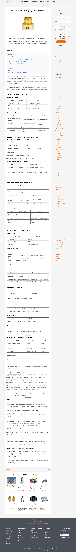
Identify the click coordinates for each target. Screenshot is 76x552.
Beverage (60, 204)
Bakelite (58, 155)
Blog (7, 541)
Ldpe (58, 159)
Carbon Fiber (59, 157)
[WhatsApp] (68, 537)
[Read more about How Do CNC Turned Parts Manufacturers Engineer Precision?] (44, 498)
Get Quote (8, 543)
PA (57, 161)
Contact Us (36, 521)
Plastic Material (59, 149)
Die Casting (58, 110)
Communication (60, 199)
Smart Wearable (60, 235)
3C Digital (59, 197)
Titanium (58, 139)
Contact (53, 1)
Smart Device (60, 222)
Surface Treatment (58, 72)
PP (57, 177)
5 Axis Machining (59, 99)
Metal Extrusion (59, 116)
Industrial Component (61, 203)
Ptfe (57, 181)
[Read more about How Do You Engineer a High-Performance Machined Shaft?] (33, 480)
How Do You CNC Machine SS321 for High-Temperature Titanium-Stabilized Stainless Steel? (22, 506)
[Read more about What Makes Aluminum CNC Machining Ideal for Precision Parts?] (22, 480)
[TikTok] (67, 537)
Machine (59, 212)
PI (57, 171)
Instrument (60, 208)
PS (57, 179)
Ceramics (59, 147)
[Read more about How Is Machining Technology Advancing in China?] (44, 480)
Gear (59, 206)
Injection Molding (58, 56)
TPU (58, 185)
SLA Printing (58, 82)
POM (58, 175)
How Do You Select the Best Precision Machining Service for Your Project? (11, 505)
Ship (59, 218)
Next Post (48, 469)
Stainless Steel (60, 135)
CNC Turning (58, 95)
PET (58, 169)
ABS (58, 151)
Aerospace (59, 193)
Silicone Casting (58, 70)
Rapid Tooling (58, 106)
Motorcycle (60, 214)
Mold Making (57, 62)
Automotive (59, 191)
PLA (58, 173)
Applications (58, 189)
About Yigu (8, 528)
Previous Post (8, 469)
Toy (57, 237)
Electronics (59, 201)
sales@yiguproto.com (39, 519)
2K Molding (59, 124)
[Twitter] (63, 537)
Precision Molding (59, 128)
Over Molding (58, 122)
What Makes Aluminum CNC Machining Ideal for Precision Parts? (22, 487)
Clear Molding (58, 120)
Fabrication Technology (60, 239)
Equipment (58, 254)
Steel (58, 137)
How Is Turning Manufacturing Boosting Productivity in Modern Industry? (33, 506)
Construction (59, 224)
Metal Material (8, 536)
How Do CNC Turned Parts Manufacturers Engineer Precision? (43, 506)
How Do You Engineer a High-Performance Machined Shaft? (33, 487)
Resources (42, 1)
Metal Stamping (58, 60)
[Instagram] (64, 537)
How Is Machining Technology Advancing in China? (44, 487)
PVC (58, 183)
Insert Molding (59, 126)
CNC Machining (20, 46)
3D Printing (57, 47)
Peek (58, 167)
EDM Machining (59, 101)
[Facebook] (62, 537)
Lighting (59, 210)
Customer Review (59, 258)
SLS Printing (58, 84)
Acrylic (58, 153)
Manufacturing (34, 1)
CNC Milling (58, 97)
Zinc (58, 141)
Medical (58, 195)
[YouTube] (65, 537)
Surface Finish (59, 187)
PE (57, 165)
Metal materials (58, 58)
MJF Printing (58, 88)
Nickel (58, 145)
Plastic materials (58, 64)
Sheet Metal (57, 68)
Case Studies (58, 256)
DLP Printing (20, 535)
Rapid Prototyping (24, 1)
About (48, 1)
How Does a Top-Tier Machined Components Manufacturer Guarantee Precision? (11, 488)
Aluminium (59, 133)
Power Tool (60, 216)
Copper (58, 143)
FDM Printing (58, 80)
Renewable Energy (62, 220)
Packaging (59, 233)
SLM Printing (58, 86)
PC (57, 163)
